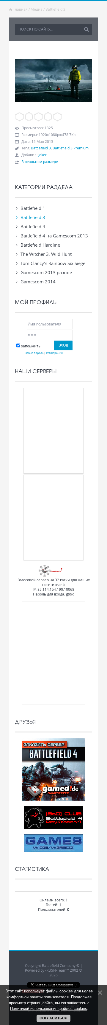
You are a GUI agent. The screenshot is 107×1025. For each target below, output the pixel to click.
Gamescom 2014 (38, 282)
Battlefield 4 (33, 226)
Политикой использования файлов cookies (48, 1008)
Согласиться (53, 1018)
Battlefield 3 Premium (71, 148)
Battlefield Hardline (40, 245)
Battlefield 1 (33, 208)
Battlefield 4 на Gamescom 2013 (54, 236)
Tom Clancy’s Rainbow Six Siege (53, 263)
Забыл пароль (34, 353)
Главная (20, 9)
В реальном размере (39, 161)
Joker (42, 154)
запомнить (30, 346)
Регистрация (54, 353)
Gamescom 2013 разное (46, 272)
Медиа (37, 9)
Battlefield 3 (55, 9)
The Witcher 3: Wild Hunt (46, 254)
